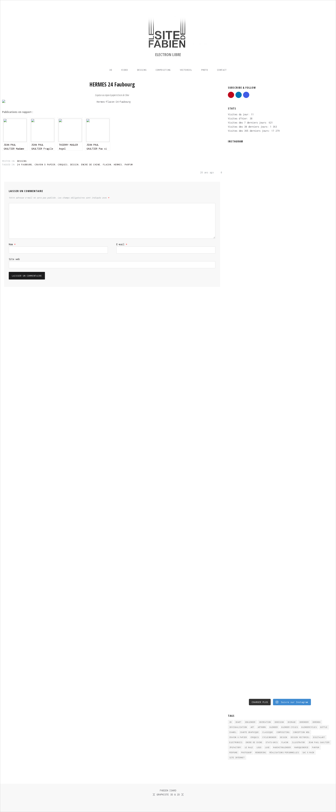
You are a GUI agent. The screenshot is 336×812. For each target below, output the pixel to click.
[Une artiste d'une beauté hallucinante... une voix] (266, 540)
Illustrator (298, 742)
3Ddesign (279, 722)
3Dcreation (265, 722)
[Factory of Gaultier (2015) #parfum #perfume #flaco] (319, 628)
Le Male (249, 747)
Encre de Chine (90, 164)
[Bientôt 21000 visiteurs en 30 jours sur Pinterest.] (293, 520)
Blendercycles (309, 727)
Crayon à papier (45, 164)
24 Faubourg (24, 164)
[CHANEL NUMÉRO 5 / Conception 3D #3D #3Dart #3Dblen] (266, 646)
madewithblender (282, 747)
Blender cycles (290, 727)
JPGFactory (235, 747)
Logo (259, 747)
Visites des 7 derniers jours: (248, 122)
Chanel (232, 732)
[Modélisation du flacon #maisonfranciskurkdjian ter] (319, 436)
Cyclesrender (269, 737)
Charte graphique (249, 732)
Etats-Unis (272, 742)
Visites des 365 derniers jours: (249, 130)
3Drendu (316, 722)
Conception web (301, 732)
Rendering (261, 752)
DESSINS (142, 70)
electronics (235, 742)
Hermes (118, 164)
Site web (14, 259)
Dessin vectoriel (300, 737)
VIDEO (124, 70)
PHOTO (204, 70)
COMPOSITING (163, 70)
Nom (12, 244)
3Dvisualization (238, 727)
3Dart (238, 722)
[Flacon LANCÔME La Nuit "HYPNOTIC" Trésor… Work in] (240, 651)
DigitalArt (319, 737)
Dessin (74, 164)
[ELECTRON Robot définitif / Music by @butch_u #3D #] (266, 426)
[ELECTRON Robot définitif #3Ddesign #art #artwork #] (293, 442)
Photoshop (246, 752)
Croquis (62, 164)
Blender (274, 727)
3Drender (304, 722)
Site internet (237, 757)
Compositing (283, 732)
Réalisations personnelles (284, 752)
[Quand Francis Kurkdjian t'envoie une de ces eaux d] (240, 546)
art (252, 727)
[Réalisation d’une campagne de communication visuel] (240, 203)
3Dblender (250, 722)
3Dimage (292, 722)
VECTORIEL (186, 70)
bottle (323, 727)
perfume (233, 752)
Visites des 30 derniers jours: (249, 126)
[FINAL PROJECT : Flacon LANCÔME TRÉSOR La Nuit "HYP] (319, 557)
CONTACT (222, 70)
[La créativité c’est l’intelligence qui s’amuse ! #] (293, 630)
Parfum (129, 164)
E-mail (121, 244)
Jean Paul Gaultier (319, 742)
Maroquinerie (302, 747)
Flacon (107, 164)
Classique (267, 732)
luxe (267, 747)
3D (110, 70)
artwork (262, 727)
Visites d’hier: (239, 118)
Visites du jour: (239, 114)
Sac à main (308, 752)
